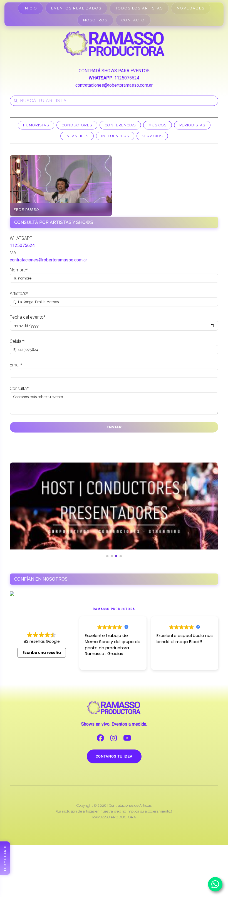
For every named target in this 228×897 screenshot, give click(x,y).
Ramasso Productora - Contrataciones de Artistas (114, 43)
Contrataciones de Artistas (130, 805)
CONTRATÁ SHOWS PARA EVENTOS (114, 70)
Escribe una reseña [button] (42, 652)
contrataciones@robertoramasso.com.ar (114, 85)
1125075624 (126, 78)
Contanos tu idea (114, 756)
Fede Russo (26, 210)
